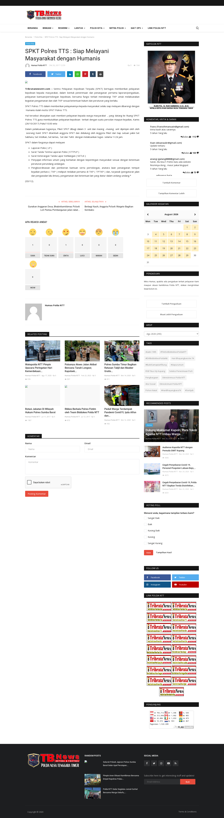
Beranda (33, 28)
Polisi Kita (38, 37)
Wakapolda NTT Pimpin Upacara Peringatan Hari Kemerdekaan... (38, 368)
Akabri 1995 (151, 352)
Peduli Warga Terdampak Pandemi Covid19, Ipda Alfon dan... (120, 412)
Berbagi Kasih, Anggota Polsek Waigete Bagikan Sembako (109, 208)
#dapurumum (177, 364)
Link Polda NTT (157, 28)
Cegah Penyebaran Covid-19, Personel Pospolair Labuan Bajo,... (179, 466)
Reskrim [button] (63, 28)
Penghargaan (152, 377)
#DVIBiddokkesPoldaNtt (156, 358)
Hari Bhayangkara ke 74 (183, 358)
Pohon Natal (151, 390)
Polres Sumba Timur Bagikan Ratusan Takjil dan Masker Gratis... (120, 368)
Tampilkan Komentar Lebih (171, 193)
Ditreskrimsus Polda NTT (173, 377)
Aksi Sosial (150, 384)
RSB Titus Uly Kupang (155, 371)
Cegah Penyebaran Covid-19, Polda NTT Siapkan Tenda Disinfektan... (179, 484)
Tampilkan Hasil (164, 552)
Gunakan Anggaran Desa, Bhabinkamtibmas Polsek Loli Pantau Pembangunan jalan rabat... (54, 208)
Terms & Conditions (188, 811)
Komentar (33, 436)
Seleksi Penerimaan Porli (180, 371)
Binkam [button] (47, 28)
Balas (186, 136)
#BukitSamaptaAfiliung (156, 364)
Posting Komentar (37, 493)
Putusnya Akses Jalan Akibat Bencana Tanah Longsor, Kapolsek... (81, 368)
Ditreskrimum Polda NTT (171, 384)
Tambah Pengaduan (171, 303)
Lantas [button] (79, 28)
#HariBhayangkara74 (171, 390)
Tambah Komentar (171, 182)
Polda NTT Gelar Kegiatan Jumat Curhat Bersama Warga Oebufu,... (120, 791)
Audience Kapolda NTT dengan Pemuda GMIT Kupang (177, 449)
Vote (148, 552)
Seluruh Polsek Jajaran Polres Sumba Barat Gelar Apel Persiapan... (119, 763)
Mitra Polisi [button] (116, 28)
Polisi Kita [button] (96, 28)
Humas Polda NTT (39, 65)
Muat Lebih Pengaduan (171, 314)
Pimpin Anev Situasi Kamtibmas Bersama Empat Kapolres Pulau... (121, 777)
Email (88, 443)
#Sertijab (189, 390)
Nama (28, 443)
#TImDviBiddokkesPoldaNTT (173, 352)
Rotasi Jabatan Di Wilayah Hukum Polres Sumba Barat (40, 411)
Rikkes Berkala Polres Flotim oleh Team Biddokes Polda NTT (82, 411)
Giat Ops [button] (136, 28)
